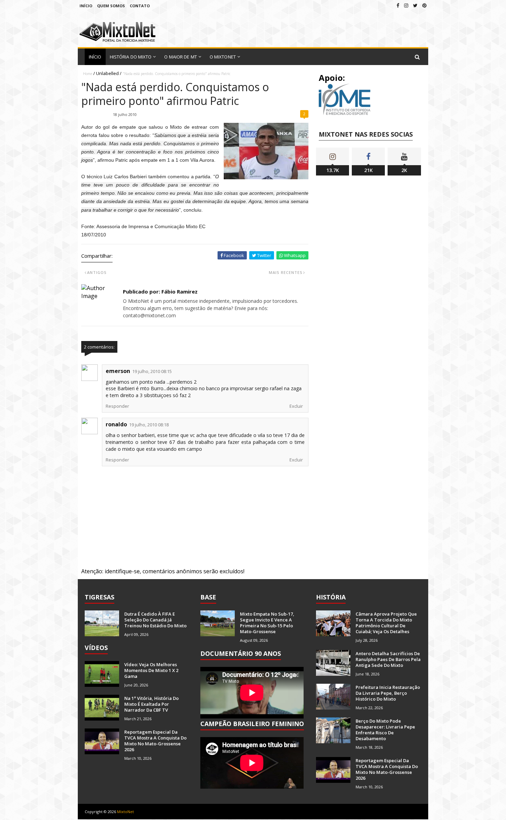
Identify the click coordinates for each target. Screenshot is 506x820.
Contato (140, 5)
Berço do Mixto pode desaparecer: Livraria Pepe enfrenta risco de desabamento (385, 730)
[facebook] (398, 5)
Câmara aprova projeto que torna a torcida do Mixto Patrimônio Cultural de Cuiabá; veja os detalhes (386, 623)
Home (87, 73)
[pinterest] (424, 5)
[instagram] (406, 5)
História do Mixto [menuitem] (131, 57)
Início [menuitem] (95, 57)
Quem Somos (111, 5)
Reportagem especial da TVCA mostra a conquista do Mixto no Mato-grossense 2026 (155, 741)
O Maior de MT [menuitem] (180, 57)
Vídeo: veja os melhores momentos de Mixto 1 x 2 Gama (151, 670)
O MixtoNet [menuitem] (223, 57)
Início (86, 5)
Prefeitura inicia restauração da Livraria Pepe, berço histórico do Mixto (388, 693)
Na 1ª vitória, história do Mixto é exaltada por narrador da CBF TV (151, 704)
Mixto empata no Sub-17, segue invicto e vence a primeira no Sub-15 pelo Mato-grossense (267, 623)
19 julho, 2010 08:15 (152, 371)
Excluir (296, 406)
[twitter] (415, 5)
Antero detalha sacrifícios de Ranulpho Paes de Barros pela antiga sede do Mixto (388, 659)
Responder (117, 406)
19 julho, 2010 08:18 (149, 425)
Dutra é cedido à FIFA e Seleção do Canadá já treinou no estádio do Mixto (155, 620)
